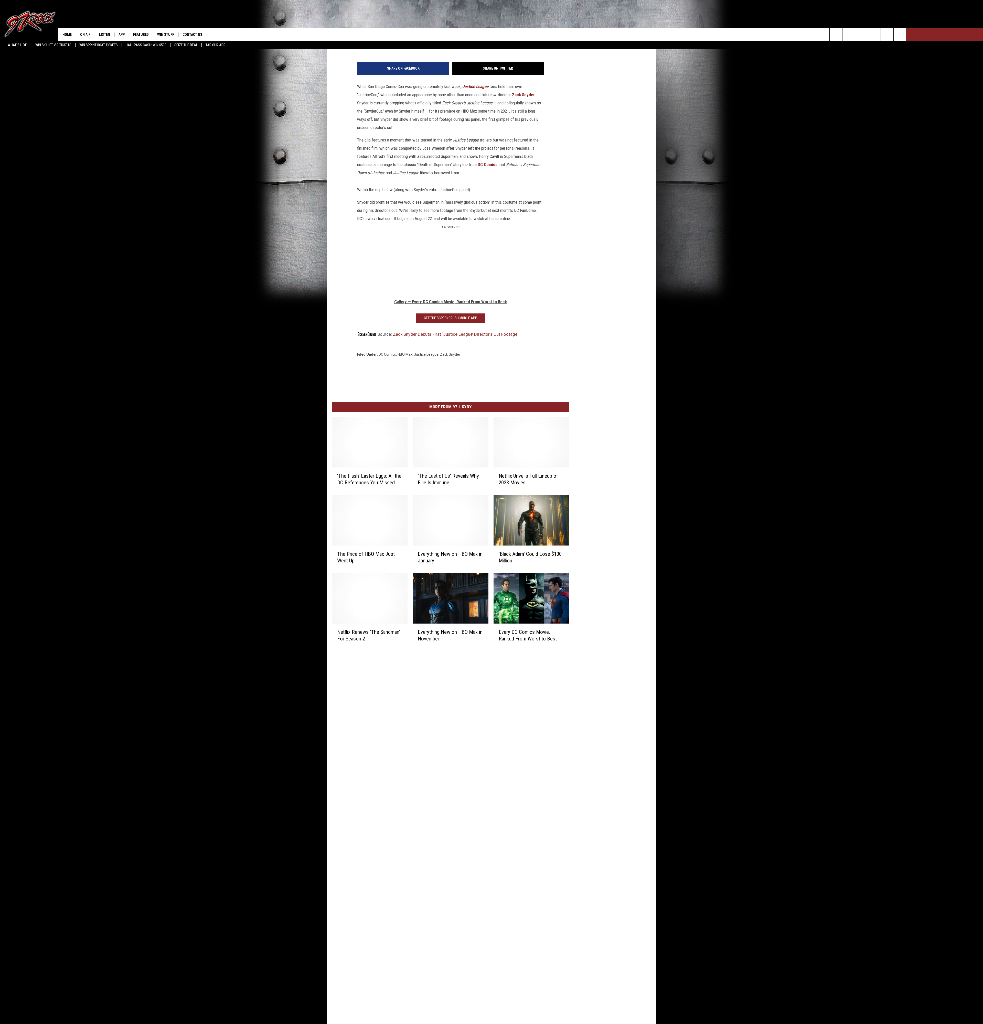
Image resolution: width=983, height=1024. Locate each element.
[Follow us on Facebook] (861, 34)
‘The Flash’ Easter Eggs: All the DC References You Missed (369, 479)
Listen (104, 34)
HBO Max (405, 354)
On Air (85, 34)
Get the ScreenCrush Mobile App (450, 318)
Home (67, 34)
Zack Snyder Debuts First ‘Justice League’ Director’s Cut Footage (455, 334)
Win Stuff (165, 34)
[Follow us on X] (887, 34)
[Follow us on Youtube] (900, 34)
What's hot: (18, 45)
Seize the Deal (186, 45)
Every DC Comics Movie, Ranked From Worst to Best (528, 635)
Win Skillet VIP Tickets (53, 45)
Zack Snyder (523, 94)
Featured (141, 34)
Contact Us (192, 34)
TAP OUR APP (216, 45)
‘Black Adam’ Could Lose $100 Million (530, 557)
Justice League (475, 86)
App (122, 34)
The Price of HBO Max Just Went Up (366, 557)
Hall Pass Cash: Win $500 (146, 45)
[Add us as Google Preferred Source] (848, 34)
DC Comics (488, 164)
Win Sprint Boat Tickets (98, 45)
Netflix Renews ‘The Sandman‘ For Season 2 (368, 635)
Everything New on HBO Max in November (450, 635)
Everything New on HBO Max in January (450, 557)
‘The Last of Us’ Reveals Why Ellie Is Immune (448, 479)
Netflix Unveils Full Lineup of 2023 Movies (528, 479)
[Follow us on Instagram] (874, 34)
